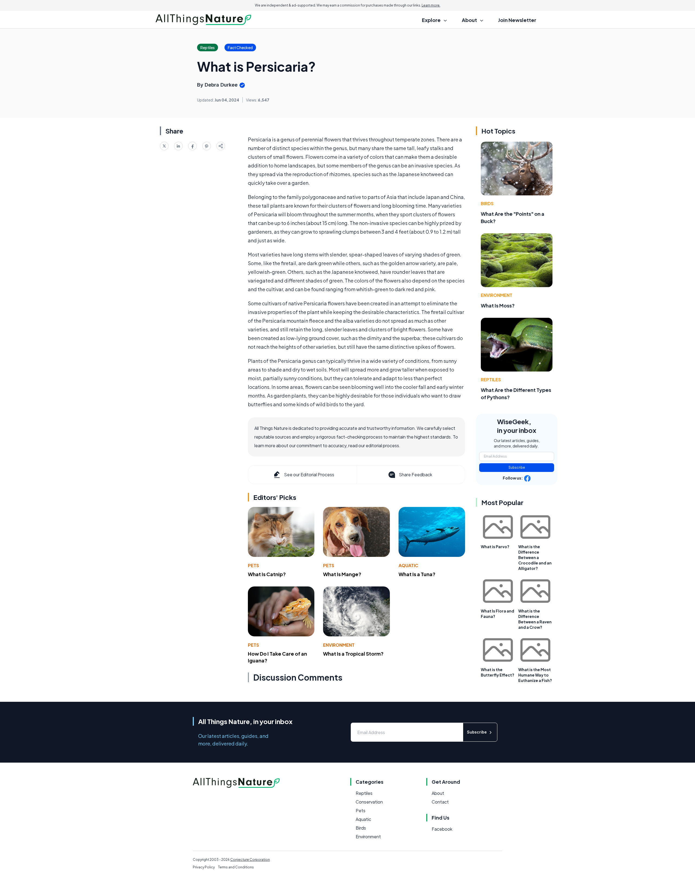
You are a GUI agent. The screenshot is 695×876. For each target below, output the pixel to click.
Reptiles (491, 379)
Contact (440, 802)
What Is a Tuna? (417, 574)
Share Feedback (415, 474)
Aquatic (408, 565)
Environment (339, 645)
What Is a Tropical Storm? (353, 653)
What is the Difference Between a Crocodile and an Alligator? (535, 557)
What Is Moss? (498, 305)
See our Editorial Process (309, 474)
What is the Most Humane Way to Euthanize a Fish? (535, 675)
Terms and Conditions (236, 867)
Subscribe (516, 467)
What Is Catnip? (267, 574)
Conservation (369, 802)
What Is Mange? (342, 574)
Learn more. (431, 5)
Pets (253, 565)
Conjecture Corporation (250, 860)
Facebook (442, 829)
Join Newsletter (517, 20)
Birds (487, 203)
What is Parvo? (495, 546)
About (438, 793)
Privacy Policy (204, 867)
